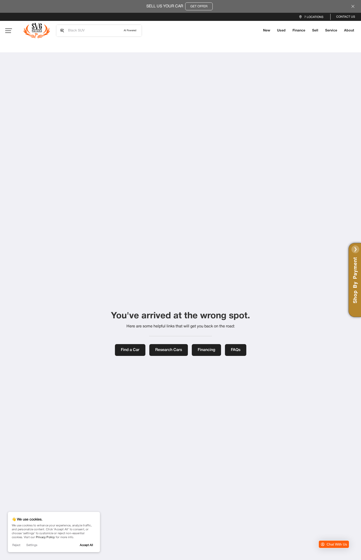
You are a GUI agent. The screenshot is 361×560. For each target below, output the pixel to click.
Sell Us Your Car (177, 6)
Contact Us (345, 16)
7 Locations (313, 17)
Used (281, 30)
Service (331, 30)
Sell (315, 30)
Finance (298, 30)
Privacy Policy (45, 537)
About (349, 30)
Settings (31, 545)
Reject (16, 545)
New (266, 30)
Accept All (86, 545)
